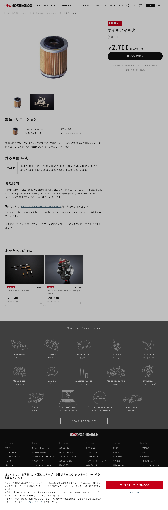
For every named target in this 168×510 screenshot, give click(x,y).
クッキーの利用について (31, 502)
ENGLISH (135, 493)
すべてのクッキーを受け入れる (135, 485)
